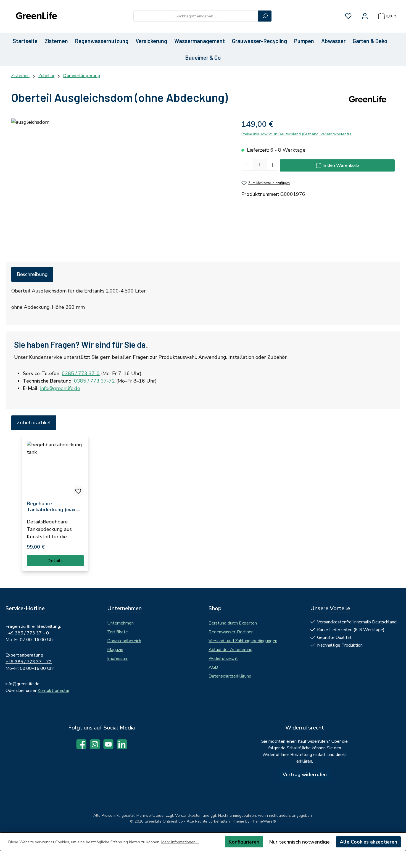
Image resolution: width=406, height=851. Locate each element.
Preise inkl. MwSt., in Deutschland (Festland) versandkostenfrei (296, 134)
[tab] (32, 274)
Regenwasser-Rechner (231, 632)
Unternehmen (120, 623)
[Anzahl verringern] (247, 164)
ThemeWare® (263, 821)
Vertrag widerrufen (305, 774)
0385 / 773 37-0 (81, 373)
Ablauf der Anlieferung (230, 650)
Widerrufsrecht (223, 658)
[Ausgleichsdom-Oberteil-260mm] (120, 177)
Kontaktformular (53, 690)
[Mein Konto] (365, 16)
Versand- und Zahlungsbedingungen (243, 641)
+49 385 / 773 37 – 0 (27, 633)
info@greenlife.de (60, 388)
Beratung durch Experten (233, 623)
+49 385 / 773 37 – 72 (29, 662)
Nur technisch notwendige (299, 842)
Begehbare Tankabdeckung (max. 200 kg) (52, 506)
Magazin (115, 650)
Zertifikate (117, 632)
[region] (121, 177)
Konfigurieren (244, 842)
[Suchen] (264, 16)
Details (55, 561)
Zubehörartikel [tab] (34, 422)
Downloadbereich (124, 641)
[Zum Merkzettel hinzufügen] (78, 490)
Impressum (117, 658)
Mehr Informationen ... (180, 842)
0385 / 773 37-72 (94, 381)
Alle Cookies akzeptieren (368, 842)
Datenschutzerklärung (230, 676)
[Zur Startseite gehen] (36, 16)
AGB (213, 667)
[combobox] (196, 16)
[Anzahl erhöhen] (272, 164)
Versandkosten (188, 815)
